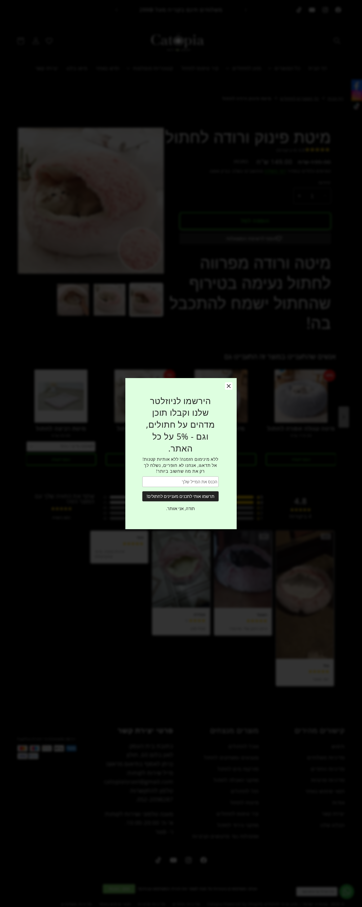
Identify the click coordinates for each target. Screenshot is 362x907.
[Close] (228, 386)
